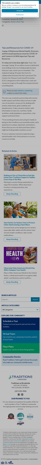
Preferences (20, 14)
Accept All (20, 10)
